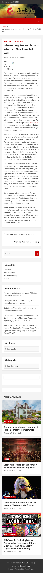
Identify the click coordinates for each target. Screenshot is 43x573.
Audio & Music (9, 497)
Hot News (8, 421)
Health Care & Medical (14, 41)
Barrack (23, 57)
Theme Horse (24, 566)
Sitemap (7, 278)
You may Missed (12, 397)
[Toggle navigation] (5, 21)
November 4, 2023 (10, 471)
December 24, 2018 (11, 57)
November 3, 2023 (10, 552)
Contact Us (8, 269)
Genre (6, 459)
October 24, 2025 (10, 433)
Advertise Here (9, 272)
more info (34, 123)
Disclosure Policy (10, 275)
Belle (20, 433)
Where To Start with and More (25, 242)
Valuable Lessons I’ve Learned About (20, 234)
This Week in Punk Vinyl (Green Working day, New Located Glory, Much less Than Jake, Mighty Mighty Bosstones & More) (21, 318)
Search (37, 253)
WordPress (29, 569)
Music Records (10, 534)
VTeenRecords (27, 563)
